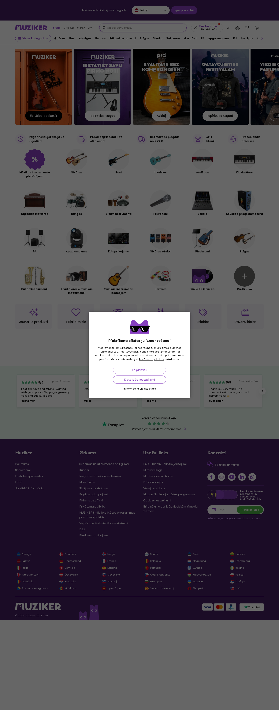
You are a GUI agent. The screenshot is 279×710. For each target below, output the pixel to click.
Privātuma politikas (151, 359)
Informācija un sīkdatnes (139, 389)
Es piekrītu (139, 370)
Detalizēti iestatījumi (139, 379)
